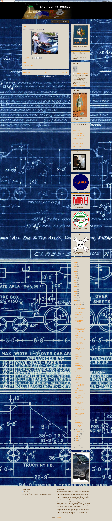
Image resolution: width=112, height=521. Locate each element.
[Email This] (35, 58)
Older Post (64, 72)
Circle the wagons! (78, 417)
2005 (75, 300)
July (77, 436)
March (77, 445)
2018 (75, 275)
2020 (75, 271)
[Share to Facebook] (40, 58)
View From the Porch (78, 138)
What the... (78, 306)
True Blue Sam (76, 130)
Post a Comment (29, 65)
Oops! (77, 335)
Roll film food (78, 407)
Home (45, 72)
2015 (75, 278)
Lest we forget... (79, 356)
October (78, 429)
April (77, 443)
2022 (75, 266)
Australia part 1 (79, 352)
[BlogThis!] (37, 58)
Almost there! (78, 323)
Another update (79, 337)
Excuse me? (78, 363)
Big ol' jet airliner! (79, 312)
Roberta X (75, 141)
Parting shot (78, 326)
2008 (75, 293)
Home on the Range (78, 128)
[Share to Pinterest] (41, 58)
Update (77, 354)
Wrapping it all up (79, 318)
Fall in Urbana (79, 390)
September (79, 431)
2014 (75, 280)
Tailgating (77, 371)
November (78, 304)
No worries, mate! (80, 340)
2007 (75, 295)
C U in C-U (78, 395)
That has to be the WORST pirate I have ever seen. (80, 386)
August (78, 434)
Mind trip (77, 379)
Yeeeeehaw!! (78, 377)
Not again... (78, 420)
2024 (75, 262)
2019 (75, 273)
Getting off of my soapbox (79, 410)
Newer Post (26, 72)
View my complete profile (79, 85)
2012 (75, 284)
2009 (75, 291)
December (78, 302)
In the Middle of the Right (79, 136)
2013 (75, 282)
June (77, 438)
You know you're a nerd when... (80, 309)
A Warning (78, 358)
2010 (75, 289)
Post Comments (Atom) (48, 76)
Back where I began (78, 315)
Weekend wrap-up (80, 393)
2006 (75, 298)
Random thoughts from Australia (80, 329)
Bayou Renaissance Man (79, 133)
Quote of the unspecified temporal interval (79, 344)
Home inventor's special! (79, 413)
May (77, 440)
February (78, 447)
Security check (79, 361)
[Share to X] (38, 58)
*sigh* (76, 382)
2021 (75, 269)
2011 (75, 286)
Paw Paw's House (77, 146)
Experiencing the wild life (79, 349)
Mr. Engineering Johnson (81, 73)
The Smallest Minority (78, 143)
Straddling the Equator (79, 321)
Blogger (59, 517)
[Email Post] (32, 58)
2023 (75, 264)
